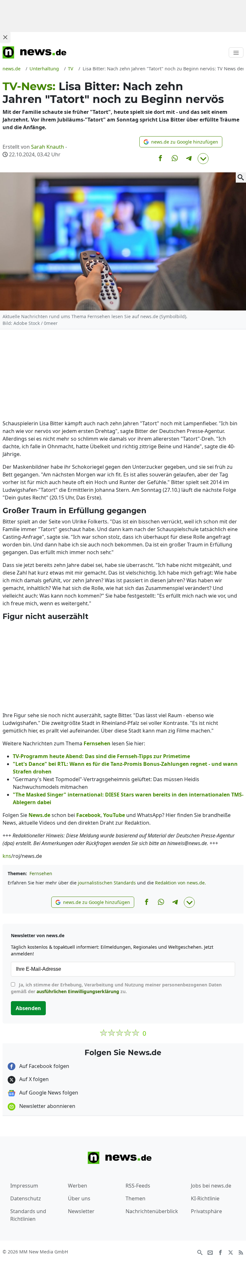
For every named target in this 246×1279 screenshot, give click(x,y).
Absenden (28, 1008)
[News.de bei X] (230, 1252)
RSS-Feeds (138, 1185)
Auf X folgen (33, 1079)
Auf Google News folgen (48, 1092)
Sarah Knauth (47, 146)
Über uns (79, 1198)
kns (7, 855)
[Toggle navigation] (236, 52)
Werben (77, 1185)
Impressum (24, 1185)
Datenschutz (25, 1198)
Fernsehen (40, 873)
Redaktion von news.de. (180, 883)
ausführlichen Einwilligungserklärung (78, 991)
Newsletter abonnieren (46, 1106)
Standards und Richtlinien (28, 1215)
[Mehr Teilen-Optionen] (203, 158)
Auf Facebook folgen (43, 1066)
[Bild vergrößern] (241, 177)
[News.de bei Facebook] (220, 1252)
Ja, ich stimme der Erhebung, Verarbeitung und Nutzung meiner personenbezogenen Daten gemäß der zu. (116, 988)
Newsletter (81, 1211)
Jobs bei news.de (211, 1185)
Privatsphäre (206, 1211)
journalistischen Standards (107, 883)
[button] (180, 141)
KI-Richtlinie (205, 1198)
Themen (135, 1198)
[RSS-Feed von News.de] (240, 1252)
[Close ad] (5, 37)
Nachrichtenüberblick (152, 1211)
